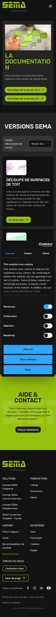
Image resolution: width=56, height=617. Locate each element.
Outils (5, 538)
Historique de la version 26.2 (23, 90)
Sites (33, 532)
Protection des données (15, 597)
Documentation (10, 554)
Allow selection (28, 359)
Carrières (35, 544)
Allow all (28, 349)
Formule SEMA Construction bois (11, 496)
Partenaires (36, 538)
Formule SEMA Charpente (10, 486)
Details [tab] (28, 253)
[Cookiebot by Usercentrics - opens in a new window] (39, 245)
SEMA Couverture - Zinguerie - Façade (12, 516)
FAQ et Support (10, 532)
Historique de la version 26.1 (23, 98)
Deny (28, 369)
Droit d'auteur (37, 597)
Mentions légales (11, 602)
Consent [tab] (10, 253)
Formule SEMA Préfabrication (10, 506)
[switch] (48, 316)
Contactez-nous (14, 568)
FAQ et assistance (28, 429)
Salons (33, 497)
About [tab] (45, 253)
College (34, 485)
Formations (36, 491)
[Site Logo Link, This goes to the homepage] (14, 7)
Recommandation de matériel (13, 546)
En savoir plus (16, 220)
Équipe (33, 550)
